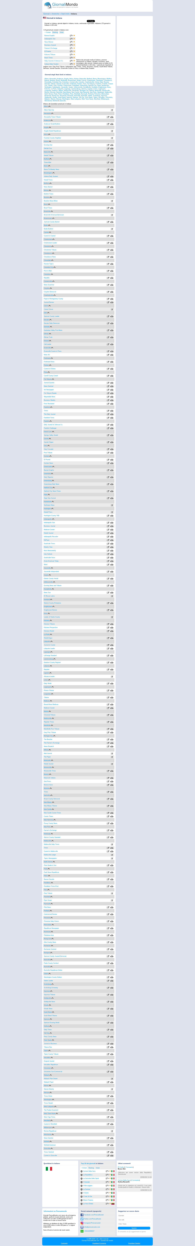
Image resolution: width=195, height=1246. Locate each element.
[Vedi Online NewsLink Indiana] (108, 778)
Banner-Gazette (49, 879)
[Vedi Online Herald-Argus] (108, 638)
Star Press (47, 781)
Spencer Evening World (51, 1022)
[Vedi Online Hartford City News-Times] (108, 492)
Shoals (54, 97)
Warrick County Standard (52, 837)
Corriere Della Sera (89, 1171)
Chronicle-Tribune (49, 715)
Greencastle (67, 85)
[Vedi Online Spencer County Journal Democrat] (108, 957)
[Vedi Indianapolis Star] (71, 39)
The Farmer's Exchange (51, 743)
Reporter (46, 669)
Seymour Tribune (49, 994)
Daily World (47, 683)
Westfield (97, 99)
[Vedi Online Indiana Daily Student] (108, 177)
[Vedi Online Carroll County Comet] (108, 376)
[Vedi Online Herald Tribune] (108, 156)
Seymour (104, 95)
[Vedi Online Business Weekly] (108, 401)
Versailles (101, 97)
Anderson (60, 79)
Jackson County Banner (52, 222)
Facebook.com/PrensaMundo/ (94, 1215)
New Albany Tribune (50, 806)
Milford (91, 90)
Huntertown (105, 85)
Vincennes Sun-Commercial (53, 1071)
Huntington (47, 87)
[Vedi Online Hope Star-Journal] (108, 499)
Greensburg (83, 85)
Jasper (70, 87)
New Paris (93, 92)
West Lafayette (76, 99)
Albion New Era (49, 110)
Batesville (82, 79)
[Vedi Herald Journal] (112, 764)
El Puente (47, 51)
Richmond (47, 95)
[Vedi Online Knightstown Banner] (108, 610)
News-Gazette (48, 1138)
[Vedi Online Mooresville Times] (108, 771)
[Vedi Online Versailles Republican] (108, 1065)
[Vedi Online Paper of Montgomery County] (108, 299)
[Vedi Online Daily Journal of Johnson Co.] (108, 425)
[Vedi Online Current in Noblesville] (108, 852)
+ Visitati (48, 32)
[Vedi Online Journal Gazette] (108, 383)
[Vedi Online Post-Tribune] (108, 453)
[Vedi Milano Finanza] (107, 1200)
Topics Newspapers (50, 858)
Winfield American (50, 1145)
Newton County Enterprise (52, 603)
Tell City (81, 97)
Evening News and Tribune (52, 585)
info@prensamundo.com (92, 1227)
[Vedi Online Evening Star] (108, 145)
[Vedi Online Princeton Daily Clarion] (108, 922)
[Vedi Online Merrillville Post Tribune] (108, 729)
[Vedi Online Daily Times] (108, 1030)
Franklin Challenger (50, 428)
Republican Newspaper (51, 928)
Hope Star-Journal (50, 498)
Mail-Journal (48, 753)
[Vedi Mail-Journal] (112, 754)
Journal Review (49, 302)
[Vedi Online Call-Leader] (108, 345)
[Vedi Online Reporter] (108, 670)
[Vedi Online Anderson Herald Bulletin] (108, 124)
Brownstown (72, 80)
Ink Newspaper (49, 390)
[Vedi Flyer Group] (112, 901)
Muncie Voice (48, 785)
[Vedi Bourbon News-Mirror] (112, 201)
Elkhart (53, 84)
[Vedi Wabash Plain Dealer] (112, 1079)
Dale (101, 82)
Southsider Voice (49, 557)
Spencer (69, 97)
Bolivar (46, 80)
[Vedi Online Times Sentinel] (108, 1153)
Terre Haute (88, 97)
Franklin (104, 84)
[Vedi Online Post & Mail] (108, 271)
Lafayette (60, 89)
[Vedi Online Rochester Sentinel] (108, 950)
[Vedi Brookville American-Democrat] (112, 215)
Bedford (89, 79)
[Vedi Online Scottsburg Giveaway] (108, 988)
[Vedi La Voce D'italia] (107, 1204)
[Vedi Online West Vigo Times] (108, 1118)
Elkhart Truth (48, 337)
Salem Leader (48, 980)
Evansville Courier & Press (53, 351)
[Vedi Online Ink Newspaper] (108, 390)
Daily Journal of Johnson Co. (53, 61)
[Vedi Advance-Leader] (112, 677)
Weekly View (48, 547)
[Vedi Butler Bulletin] (112, 229)
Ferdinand (73, 84)
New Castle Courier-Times (52, 813)
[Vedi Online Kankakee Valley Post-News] (108, 331)
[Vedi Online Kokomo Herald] (108, 631)
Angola (66, 79)
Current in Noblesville (51, 851)
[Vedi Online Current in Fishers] (108, 369)
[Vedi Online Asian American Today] (108, 562)
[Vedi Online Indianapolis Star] (108, 523)
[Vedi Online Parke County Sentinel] (108, 964)
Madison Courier (49, 529)
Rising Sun (55, 95)
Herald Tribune (48, 155)
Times (46, 410)
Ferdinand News (49, 362)
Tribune (46, 697)
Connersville (74, 82)
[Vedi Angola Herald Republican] (112, 131)
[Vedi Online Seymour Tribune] (108, 995)
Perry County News (50, 1036)
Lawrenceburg (75, 89)
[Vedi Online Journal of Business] (108, 1044)
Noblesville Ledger (50, 855)
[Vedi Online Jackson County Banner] (108, 222)
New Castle (75, 92)
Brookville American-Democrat (54, 215)
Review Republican (50, 1131)
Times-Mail (47, 162)
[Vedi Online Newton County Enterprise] (108, 604)
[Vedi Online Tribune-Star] (108, 1048)
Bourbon (52, 80)
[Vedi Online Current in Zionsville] (108, 1156)
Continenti (64, 1243)
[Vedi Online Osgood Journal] (108, 1062)
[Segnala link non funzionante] (111, 118)
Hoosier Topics (49, 264)
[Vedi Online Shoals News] (108, 1009)
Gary (55, 85)
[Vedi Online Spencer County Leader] (108, 317)
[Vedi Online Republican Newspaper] (108, 929)
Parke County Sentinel (51, 963)
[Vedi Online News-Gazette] (108, 1139)
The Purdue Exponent (51, 1110)
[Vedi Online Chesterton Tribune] (108, 250)
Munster (52, 92)
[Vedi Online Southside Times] (108, 544)
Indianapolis (56, 87)
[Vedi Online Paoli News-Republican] (108, 873)
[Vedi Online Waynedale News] (108, 397)
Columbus (65, 82)
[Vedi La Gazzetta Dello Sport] (107, 1179)
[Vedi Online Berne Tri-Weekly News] (108, 170)
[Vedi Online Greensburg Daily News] (108, 485)
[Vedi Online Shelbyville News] (108, 1002)
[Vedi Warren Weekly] (112, 1090)
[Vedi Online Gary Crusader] (108, 450)
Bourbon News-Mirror (51, 201)
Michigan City (84, 90)
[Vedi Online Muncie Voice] (108, 785)
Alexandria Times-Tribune (52, 117)
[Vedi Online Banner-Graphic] (108, 471)
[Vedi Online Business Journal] (108, 527)
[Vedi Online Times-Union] (108, 1097)
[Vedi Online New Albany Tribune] (108, 806)
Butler (79, 80)
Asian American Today (51, 561)
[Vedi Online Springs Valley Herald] (108, 436)
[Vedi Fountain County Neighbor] (112, 138)
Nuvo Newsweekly (50, 550)
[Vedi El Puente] (71, 52)
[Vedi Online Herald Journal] (108, 534)
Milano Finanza (88, 1200)
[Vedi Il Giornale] (107, 1182)
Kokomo (47, 89)
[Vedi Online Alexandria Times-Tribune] (108, 117)
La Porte (53, 89)
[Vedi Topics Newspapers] (112, 859)
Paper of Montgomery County (53, 299)
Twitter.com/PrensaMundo (92, 1219)
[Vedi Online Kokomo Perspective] (108, 628)
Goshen (60, 85)
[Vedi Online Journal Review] (108, 303)
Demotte (47, 84)
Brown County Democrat (52, 799)
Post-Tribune (48, 452)
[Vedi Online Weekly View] (108, 548)
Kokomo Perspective (51, 627)
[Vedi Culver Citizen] (112, 310)
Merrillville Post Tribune (51, 729)
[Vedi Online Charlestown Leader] (108, 243)
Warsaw (58, 99)
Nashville (59, 92)
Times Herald (48, 1103)
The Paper (47, 757)
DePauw (46, 540)
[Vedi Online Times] (108, 411)
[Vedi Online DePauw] (108, 541)
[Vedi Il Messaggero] (107, 1186)
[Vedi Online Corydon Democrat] (108, 292)
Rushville (84, 95)
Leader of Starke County (52, 617)
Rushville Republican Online (53, 970)
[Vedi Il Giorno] (107, 1193)
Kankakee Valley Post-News (53, 330)
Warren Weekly (49, 1089)
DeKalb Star (48, 148)
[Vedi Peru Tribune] (112, 894)
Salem (90, 95)
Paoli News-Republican (51, 872)
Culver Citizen (48, 309)
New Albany (67, 92)
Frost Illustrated (49, 404)
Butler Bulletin (48, 229)
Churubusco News (50, 257)
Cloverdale (47, 82)
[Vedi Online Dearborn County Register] (108, 663)
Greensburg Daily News (51, 484)
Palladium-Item (49, 935)
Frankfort (98, 84)
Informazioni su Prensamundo (55, 1211)
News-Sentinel (48, 386)
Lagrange (67, 89)
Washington (66, 99)
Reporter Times (49, 722)
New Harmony (84, 92)
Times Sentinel (49, 1152)
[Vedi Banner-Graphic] (71, 36)
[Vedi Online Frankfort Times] (108, 418)
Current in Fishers (50, 369)
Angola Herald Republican (52, 131)
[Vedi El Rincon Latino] (112, 597)
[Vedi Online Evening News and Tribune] (108, 586)
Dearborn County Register (52, 662)
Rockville (77, 95)
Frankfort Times (49, 417)
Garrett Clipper (48, 442)
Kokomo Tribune (49, 54)
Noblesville (108, 92)
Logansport (101, 89)
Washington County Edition (53, 977)
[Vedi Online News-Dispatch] (108, 747)
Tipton (95, 97)
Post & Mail (48, 271)
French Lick (48, 431)
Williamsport (105, 99)
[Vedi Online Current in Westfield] (108, 1125)
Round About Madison (51, 704)
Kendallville (87, 87)
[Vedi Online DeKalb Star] (108, 149)
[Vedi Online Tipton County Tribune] (108, 1055)
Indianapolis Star (49, 39)
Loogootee (47, 90)
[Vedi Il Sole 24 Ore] (107, 1197)
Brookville (64, 80)
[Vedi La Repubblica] (107, 1175)
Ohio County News (50, 942)
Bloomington (102, 79)
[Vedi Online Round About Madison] (108, 705)
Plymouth (84, 94)
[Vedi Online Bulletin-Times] (108, 194)
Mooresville (106, 90)
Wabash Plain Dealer (51, 1078)
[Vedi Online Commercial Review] (108, 915)
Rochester (63, 95)
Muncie (46, 92)
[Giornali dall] (50, 1169)
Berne (95, 79)
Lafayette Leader (49, 648)
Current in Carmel (49, 236)
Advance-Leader (49, 676)
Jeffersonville (78, 87)
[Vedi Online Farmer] (108, 831)
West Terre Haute (87, 99)
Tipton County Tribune (51, 1054)
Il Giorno (86, 1193)
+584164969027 (89, 1231)
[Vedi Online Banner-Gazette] (108, 880)
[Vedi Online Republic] (108, 278)
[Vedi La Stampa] (107, 1190)
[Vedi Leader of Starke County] (112, 617)
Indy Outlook (48, 554)
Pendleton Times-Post (51, 886)
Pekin (60, 94)
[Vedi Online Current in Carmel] (108, 236)
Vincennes (109, 97)
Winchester (48, 101)
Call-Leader (47, 344)
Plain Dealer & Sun (50, 865)
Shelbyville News (49, 1001)
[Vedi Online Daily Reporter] (108, 478)
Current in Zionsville (50, 1155)
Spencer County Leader (51, 316)
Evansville (65, 84)
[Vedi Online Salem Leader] (108, 981)
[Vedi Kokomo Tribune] (71, 55)
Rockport (70, 95)
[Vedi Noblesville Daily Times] (112, 845)
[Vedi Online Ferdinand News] (108, 362)
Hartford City (92, 85)
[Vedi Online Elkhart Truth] (108, 338)
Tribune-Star (48, 1047)
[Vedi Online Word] (108, 565)
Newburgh (100, 92)
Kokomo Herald (49, 631)
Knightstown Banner (50, 610)
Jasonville (64, 87)
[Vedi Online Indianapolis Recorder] (108, 537)
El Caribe (121, 1167)
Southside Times (49, 543)
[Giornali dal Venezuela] (112, 1204)
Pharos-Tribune (49, 690)
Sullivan (75, 97)
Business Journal (50, 45)
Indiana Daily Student (51, 64)
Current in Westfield (50, 1124)
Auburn (76, 79)
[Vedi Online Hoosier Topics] (108, 264)
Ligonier (89, 89)
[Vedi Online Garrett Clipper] (108, 443)
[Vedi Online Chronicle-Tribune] (108, 715)
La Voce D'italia (88, 1203)
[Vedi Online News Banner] (108, 187)
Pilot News (47, 907)
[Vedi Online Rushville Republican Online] (108, 971)
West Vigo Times (49, 1117)
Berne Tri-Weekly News (51, 169)
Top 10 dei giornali (88, 1163)
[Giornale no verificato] (81, 1172)
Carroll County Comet (51, 376)
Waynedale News (49, 397)
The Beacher (48, 739)
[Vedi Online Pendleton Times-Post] (108, 887)
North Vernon (48, 94)
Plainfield (77, 94)
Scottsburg (96, 95)
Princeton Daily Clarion (51, 921)
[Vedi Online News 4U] (108, 355)
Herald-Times (48, 180)
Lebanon (84, 89)
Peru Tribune (48, 893)
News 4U (47, 355)
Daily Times (48, 1029)
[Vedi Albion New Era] (112, 110)
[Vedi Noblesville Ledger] (112, 855)
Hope (99, 85)
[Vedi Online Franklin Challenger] (108, 429)
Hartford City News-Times (52, 491)
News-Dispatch (49, 746)
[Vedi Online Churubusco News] (108, 257)
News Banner (48, 42)
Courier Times (48, 816)
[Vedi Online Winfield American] (108, 1146)
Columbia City (56, 82)
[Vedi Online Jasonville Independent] (108, 572)
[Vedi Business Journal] (71, 45)
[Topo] (49, 106)
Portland (90, 94)
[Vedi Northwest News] (112, 506)
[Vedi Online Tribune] (108, 698)
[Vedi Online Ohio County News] (108, 943)
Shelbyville (48, 97)
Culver (97, 82)
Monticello (98, 90)
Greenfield (75, 85)
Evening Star (48, 145)
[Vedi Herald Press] (112, 513)
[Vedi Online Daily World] (108, 684)
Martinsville (67, 90)
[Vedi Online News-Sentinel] (108, 387)
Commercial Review (50, 914)
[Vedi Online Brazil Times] (108, 208)
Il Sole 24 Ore (87, 1196)
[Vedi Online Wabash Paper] (108, 1083)
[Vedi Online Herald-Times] (108, 180)
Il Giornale (86, 1182)
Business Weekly (49, 400)
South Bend (62, 97)
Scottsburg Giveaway (51, 987)
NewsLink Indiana (49, 778)
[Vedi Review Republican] (112, 1132)
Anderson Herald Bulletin (52, 124)
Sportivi (134, 1243)
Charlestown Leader (50, 243)
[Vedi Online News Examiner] (108, 285)
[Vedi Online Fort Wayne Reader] (108, 394)
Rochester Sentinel (50, 949)
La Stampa (86, 1189)
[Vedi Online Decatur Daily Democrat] (108, 324)
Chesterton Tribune (50, 250)
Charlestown (91, 80)
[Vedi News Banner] (71, 42)
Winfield (55, 101)
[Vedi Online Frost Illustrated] (108, 404)
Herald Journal (48, 533)
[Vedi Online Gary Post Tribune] (108, 733)
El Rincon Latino (49, 596)
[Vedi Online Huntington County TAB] (108, 516)
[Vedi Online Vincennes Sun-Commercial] (108, 1072)
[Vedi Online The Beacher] (108, 740)
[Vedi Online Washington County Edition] (108, 978)
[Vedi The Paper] (112, 757)
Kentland (94, 87)
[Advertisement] (95, 43)
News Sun (47, 592)
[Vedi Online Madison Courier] (108, 530)
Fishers (79, 84)
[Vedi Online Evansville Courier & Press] (108, 352)
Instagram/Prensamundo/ (92, 1223)
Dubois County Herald (51, 578)
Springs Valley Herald (51, 435)
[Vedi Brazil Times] (71, 58)
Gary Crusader (48, 449)
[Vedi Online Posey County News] (108, 824)
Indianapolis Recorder (51, 536)
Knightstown (102, 87)
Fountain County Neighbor (52, 138)
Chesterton (99, 80)
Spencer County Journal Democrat (55, 956)
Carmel (83, 80)
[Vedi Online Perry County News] (108, 1037)
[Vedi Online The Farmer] (108, 743)
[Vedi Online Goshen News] (108, 464)
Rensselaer (105, 94)
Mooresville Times (50, 771)
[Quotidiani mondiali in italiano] (61, 9)
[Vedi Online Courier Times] (108, 817)
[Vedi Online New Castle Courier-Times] (108, 813)
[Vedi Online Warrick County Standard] (108, 838)
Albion (46, 79)
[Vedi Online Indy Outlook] (108, 555)
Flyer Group (48, 900)
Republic (47, 278)
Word (45, 564)
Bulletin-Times (48, 194)
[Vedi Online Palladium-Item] (108, 936)
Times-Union (48, 1096)
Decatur (106, 82)
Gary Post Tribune (50, 732)
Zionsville (62, 101)
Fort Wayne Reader (50, 393)
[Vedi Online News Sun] (108, 593)
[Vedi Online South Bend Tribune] (108, 1016)
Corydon (81, 82)
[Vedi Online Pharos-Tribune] (108, 691)
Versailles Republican (51, 1064)
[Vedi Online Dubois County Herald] (108, 579)
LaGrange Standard (50, 655)
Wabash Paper (48, 1082)
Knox (109, 87)
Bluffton (109, 79)
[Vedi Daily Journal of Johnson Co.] (71, 61)
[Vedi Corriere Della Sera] (107, 1171)
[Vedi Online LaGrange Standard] (108, 656)
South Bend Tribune (50, 1015)
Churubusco (108, 80)
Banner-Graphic (49, 35)
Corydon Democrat (50, 292)
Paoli (55, 94)
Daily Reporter (48, 477)
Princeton (97, 94)
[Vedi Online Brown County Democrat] (108, 799)
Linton (95, 89)
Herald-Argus (48, 638)
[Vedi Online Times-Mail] (108, 163)
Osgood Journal (49, 1061)
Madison (55, 90)
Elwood (58, 84)
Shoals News (48, 1008)
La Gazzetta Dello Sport (91, 1178)
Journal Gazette (49, 383)
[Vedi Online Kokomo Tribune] (108, 624)
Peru (71, 94)
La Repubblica (87, 1175)
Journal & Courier (49, 645)
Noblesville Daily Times (51, 844)
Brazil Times (48, 58)
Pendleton (66, 94)
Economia (99, 1243)
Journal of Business (50, 1043)
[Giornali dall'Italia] (112, 1171)
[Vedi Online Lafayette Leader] (108, 649)
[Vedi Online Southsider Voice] (108, 558)
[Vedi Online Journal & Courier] (108, 645)
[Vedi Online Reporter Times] (108, 722)
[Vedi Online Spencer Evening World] (108, 1023)
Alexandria (52, 79)
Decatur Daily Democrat (51, 323)
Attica (71, 79)
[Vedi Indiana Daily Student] (71, 64)
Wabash (47, 99)
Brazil (58, 80)
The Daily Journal (49, 414)
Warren (53, 99)
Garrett (50, 85)
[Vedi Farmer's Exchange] (71, 49)
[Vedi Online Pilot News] (108, 908)
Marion (61, 90)
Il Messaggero (87, 1185)
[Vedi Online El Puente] (108, 460)
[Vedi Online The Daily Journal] (108, 415)
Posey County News (50, 823)
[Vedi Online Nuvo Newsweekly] (108, 551)
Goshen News (48, 463)
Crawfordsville (89, 82)
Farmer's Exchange (50, 48)
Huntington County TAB (51, 515)
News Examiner (49, 285)
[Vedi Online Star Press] (108, 782)
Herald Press (48, 512)
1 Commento (129, 1167)
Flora (84, 84)
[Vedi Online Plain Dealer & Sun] (108, 866)
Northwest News (49, 505)
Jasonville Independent (51, 571)
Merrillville (75, 90)
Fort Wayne (91, 84)
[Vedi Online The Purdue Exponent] (108, 1111)
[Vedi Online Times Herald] (108, 1104)
